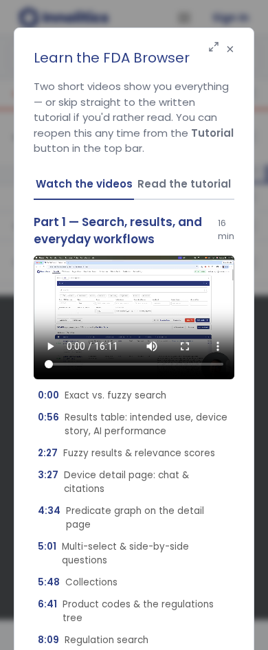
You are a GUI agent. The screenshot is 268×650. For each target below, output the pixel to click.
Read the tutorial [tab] (184, 184)
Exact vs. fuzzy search (102, 395)
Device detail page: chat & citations (113, 482)
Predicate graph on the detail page (121, 517)
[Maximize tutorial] (214, 48)
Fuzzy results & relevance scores (126, 453)
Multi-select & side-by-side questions (113, 553)
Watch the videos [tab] (84, 184)
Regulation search (93, 640)
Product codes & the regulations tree (126, 611)
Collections (78, 582)
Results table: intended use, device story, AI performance (132, 424)
